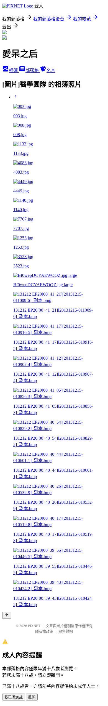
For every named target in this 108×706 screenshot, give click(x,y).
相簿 (14, 70)
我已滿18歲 (13, 697)
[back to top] (6, 615)
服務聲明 (65, 631)
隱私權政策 (44, 631)
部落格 (32, 70)
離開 (31, 697)
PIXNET (34, 626)
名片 (51, 70)
